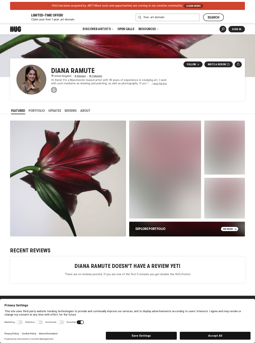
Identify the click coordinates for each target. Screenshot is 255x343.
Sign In (236, 29)
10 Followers (95, 76)
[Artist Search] (223, 29)
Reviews (71, 111)
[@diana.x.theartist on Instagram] (54, 90)
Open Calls (125, 29)
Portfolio (37, 111)
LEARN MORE (193, 5)
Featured (18, 111)
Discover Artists (97, 29)
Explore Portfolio (151, 229)
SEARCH (213, 17)
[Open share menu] (238, 64)
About (85, 111)
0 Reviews (80, 76)
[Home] (15, 29)
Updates (54, 111)
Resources (148, 29)
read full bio (160, 83)
